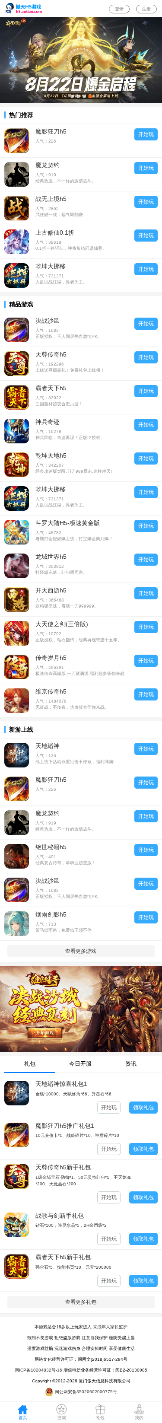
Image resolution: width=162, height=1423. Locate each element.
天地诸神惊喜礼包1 (61, 1083)
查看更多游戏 (80, 951)
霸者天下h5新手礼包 (63, 1257)
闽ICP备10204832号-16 (38, 1370)
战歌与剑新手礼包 (59, 1215)
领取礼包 (143, 1108)
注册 (146, 8)
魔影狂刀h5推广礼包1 (64, 1125)
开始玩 (146, 134)
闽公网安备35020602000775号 (85, 1391)
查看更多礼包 (80, 1302)
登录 (119, 8)
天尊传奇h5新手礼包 (63, 1167)
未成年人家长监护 (110, 1326)
